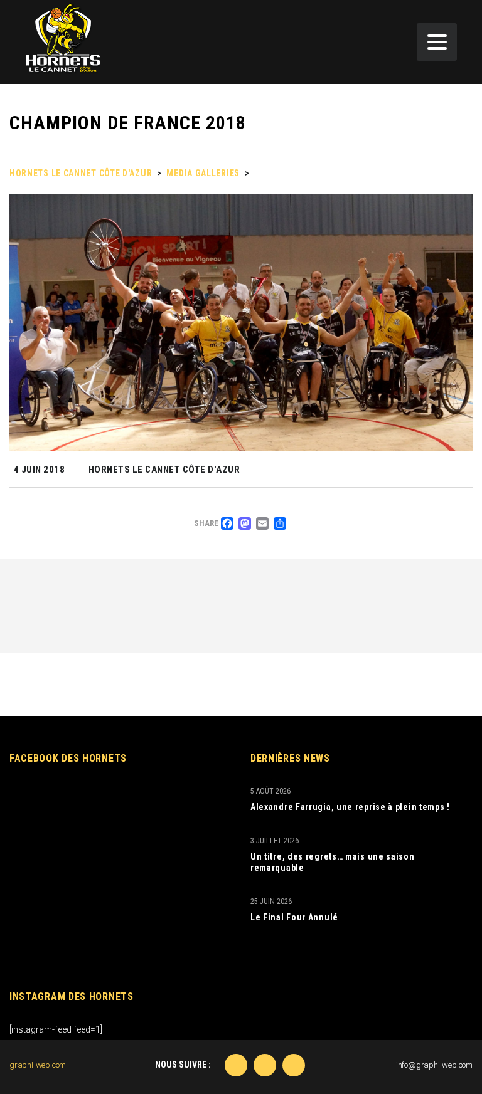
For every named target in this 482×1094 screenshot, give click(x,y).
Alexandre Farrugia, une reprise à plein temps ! (350, 807)
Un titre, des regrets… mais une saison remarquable (332, 862)
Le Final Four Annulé (294, 917)
